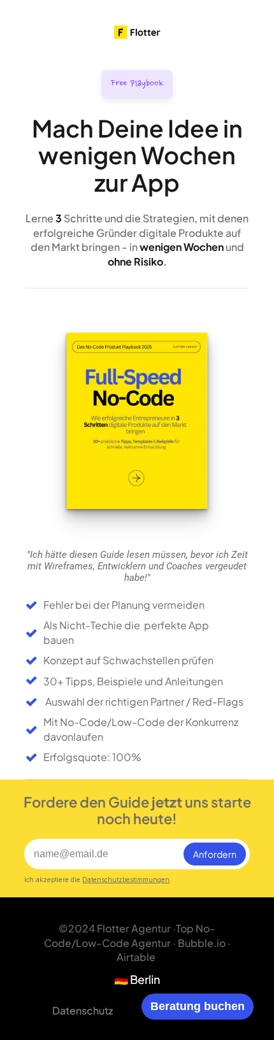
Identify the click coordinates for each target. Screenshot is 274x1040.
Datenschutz (82, 1010)
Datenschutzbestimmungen (125, 879)
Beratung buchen (197, 1006)
